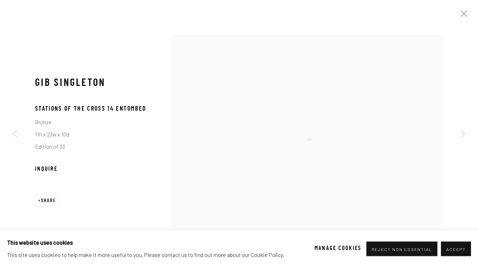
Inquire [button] (46, 169)
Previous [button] (15, 134)
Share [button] (48, 201)
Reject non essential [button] (402, 249)
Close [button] (462, 15)
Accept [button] (456, 249)
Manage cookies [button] (338, 248)
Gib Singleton (70, 83)
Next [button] (463, 134)
